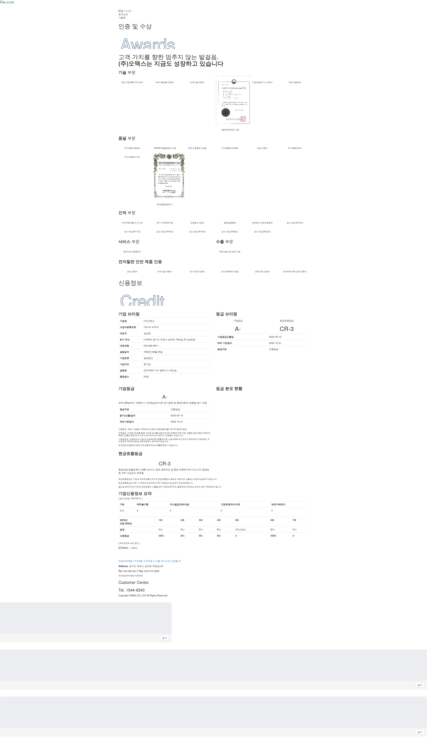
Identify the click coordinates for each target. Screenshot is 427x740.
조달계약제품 (125, 560)
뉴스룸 (156, 560)
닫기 (164, 637)
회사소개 (165, 560)
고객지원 (147, 560)
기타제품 (137, 560)
